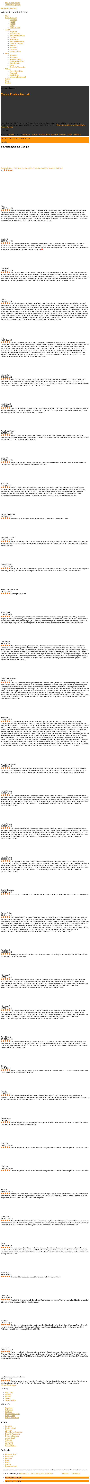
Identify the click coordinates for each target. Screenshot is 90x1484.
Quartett (8, 1394)
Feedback (8, 1412)
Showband (9, 1444)
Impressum (65, 1473)
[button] (13, 1477)
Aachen (8, 1464)
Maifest (11, 134)
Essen (7, 1462)
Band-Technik (10, 1416)
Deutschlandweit (11, 1466)
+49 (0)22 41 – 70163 (27, 1473)
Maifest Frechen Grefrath (15, 94)
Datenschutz (76, 1473)
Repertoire (9, 1408)
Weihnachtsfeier (10, 1446)
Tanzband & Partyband (9, 8)
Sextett (7, 1398)
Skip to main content (12, 3)
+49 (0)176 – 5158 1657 (44, 1473)
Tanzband (8, 1430)
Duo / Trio (9, 1392)
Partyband (54, 134)
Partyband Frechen (65, 134)
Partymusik (77, 134)
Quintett (8, 1396)
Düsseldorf (9, 1456)
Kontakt (3, 142)
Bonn (7, 1460)
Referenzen (9, 1410)
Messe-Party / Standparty (14, 1432)
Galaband (8, 1440)
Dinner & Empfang (12, 1436)
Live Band (34, 134)
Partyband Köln (10, 1454)
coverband (26, 134)
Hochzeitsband (10, 1428)
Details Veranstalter (12, 1418)
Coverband (9, 1442)
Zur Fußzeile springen (13, 5)
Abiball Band (10, 1438)
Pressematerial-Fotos (12, 1414)
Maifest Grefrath (44, 134)
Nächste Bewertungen (8, 1385)
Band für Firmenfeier (12, 1434)
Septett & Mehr (10, 1400)
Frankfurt (8, 1458)
